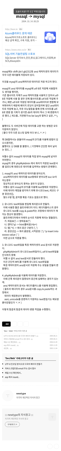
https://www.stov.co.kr (15, 49)
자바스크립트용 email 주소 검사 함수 (17, 339)
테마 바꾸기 (50, 446)
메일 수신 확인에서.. (11, 342)
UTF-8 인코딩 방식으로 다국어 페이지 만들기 (20, 336)
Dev (5, 331)
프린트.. (6, 348)
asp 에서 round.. (10, 345)
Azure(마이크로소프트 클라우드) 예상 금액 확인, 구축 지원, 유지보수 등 (22, 38)
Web (11, 331)
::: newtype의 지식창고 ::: (19, 414)
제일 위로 (56, 446)
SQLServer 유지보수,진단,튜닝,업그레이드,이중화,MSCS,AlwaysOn (30, 59)
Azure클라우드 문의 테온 (18, 33)
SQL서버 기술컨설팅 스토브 (20, 54)
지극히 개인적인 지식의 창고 (16, 418)
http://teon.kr (11, 29)
